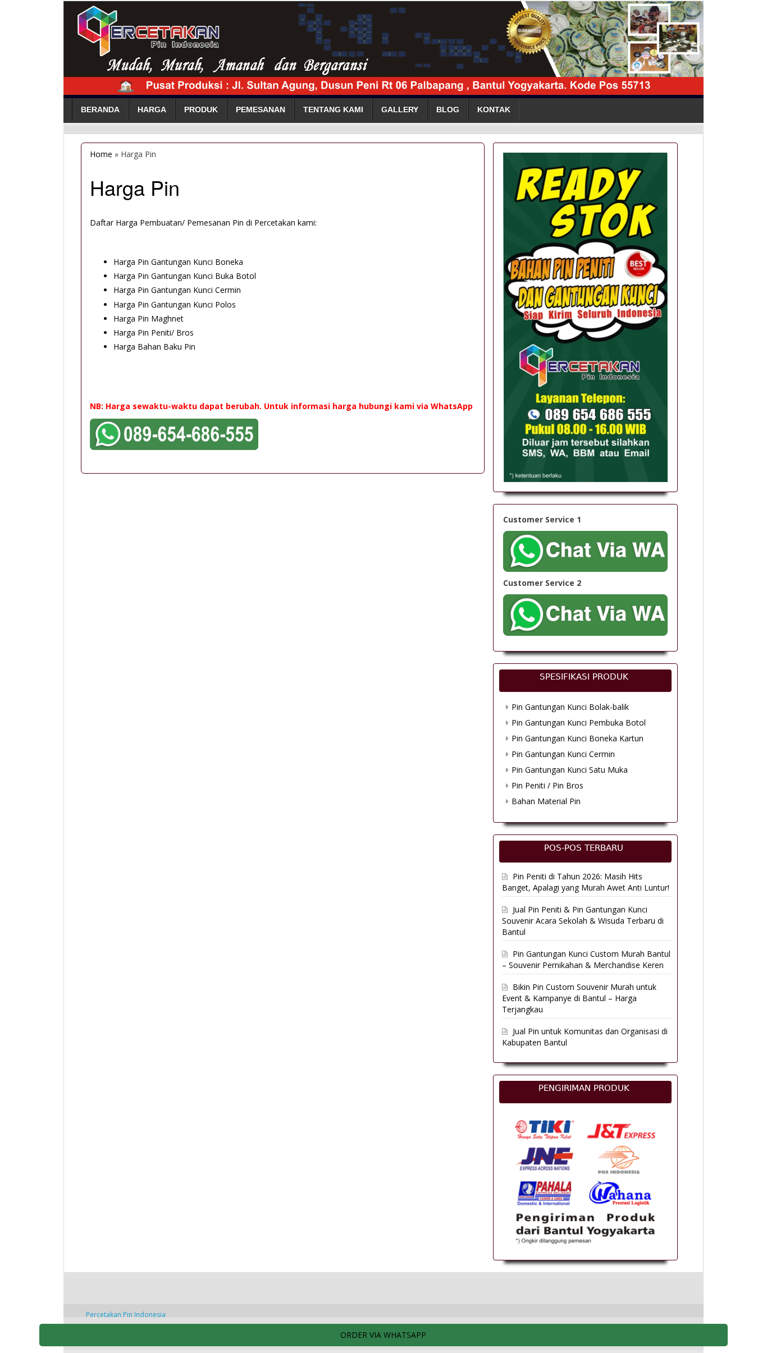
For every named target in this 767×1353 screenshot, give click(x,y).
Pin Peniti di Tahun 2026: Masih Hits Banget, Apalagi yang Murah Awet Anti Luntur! (585, 882)
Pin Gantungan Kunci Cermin (563, 754)
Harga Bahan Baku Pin (154, 346)
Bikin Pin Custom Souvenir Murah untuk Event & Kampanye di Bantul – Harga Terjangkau (579, 998)
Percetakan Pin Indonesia (126, 1314)
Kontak (493, 109)
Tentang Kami (333, 109)
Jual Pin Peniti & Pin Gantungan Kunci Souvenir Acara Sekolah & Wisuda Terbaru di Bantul (583, 920)
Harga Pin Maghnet (148, 318)
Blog (447, 109)
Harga (152, 109)
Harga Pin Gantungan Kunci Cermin (177, 290)
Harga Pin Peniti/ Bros (153, 332)
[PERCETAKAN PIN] (383, 46)
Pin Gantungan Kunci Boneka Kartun (577, 738)
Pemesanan (260, 109)
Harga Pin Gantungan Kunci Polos (174, 304)
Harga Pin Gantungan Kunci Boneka (178, 261)
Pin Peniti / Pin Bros (547, 785)
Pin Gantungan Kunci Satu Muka (570, 769)
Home (101, 154)
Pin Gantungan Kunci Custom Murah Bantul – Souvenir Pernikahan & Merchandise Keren (586, 959)
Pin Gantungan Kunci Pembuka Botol (579, 722)
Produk (201, 109)
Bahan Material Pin (546, 801)
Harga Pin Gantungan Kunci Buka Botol (184, 275)
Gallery (399, 109)
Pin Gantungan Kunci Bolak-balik (570, 706)
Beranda (100, 109)
